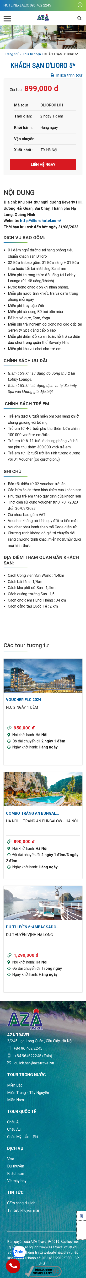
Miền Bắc (15, 1085)
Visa (10, 1159)
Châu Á (13, 1122)
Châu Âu (14, 1129)
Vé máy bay (17, 1181)
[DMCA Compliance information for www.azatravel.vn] (43, 1271)
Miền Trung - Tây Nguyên (28, 1092)
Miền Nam (15, 1100)
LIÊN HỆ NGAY (43, 164)
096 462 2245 (40, 5)
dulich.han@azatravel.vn (33, 1063)
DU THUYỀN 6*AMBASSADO (32, 927)
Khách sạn (15, 1173)
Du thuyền (15, 1166)
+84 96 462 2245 (27, 1048)
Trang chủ (12, 54)
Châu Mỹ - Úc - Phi (22, 1136)
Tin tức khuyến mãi (23, 1210)
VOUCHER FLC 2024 (23, 699)
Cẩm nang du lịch (21, 1203)
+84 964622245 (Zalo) (32, 1056)
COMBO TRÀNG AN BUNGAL (32, 813)
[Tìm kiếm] (79, 18)
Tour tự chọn (32, 54)
